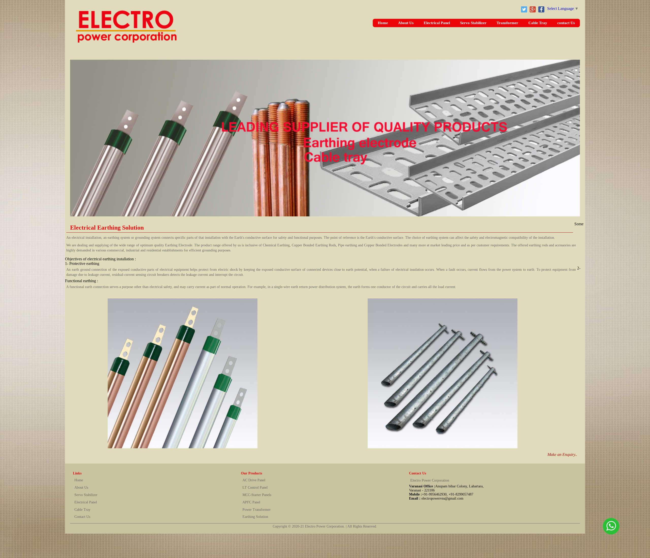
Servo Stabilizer (473, 23)
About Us (406, 23)
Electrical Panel (437, 23)
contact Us (566, 23)
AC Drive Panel (253, 480)
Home (383, 23)
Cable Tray (537, 23)
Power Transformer (256, 510)
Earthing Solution (255, 517)
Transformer (507, 23)
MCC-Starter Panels (256, 495)
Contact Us (82, 517)
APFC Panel (251, 502)
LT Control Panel (255, 487)
